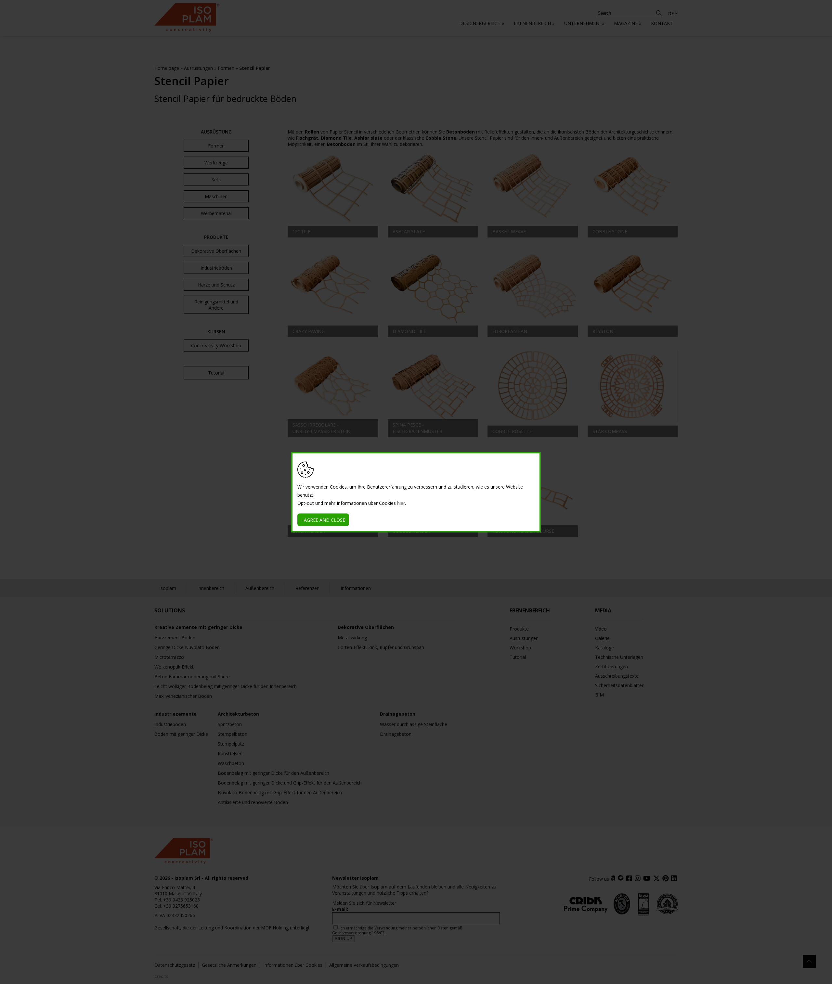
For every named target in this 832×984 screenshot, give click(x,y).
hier (401, 503)
